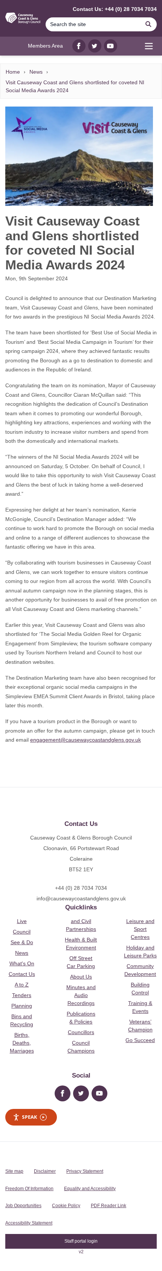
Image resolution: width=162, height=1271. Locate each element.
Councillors (81, 1032)
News (36, 72)
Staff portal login (81, 1241)
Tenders (21, 995)
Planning (21, 1006)
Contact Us (22, 974)
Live (22, 921)
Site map (14, 1171)
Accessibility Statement (28, 1223)
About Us (81, 977)
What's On (21, 963)
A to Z (22, 985)
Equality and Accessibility (90, 1188)
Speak (29, 1116)
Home (13, 72)
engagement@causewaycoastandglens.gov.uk (85, 740)
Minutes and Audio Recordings (81, 995)
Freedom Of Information (29, 1188)
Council (22, 932)
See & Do (22, 942)
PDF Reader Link (108, 1205)
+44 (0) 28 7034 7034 (81, 888)
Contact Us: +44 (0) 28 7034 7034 (115, 9)
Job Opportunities (23, 1205)
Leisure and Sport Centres (140, 929)
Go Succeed (140, 1040)
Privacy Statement (84, 1171)
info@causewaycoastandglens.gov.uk (81, 898)
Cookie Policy (66, 1205)
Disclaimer (45, 1171)
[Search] (148, 24)
